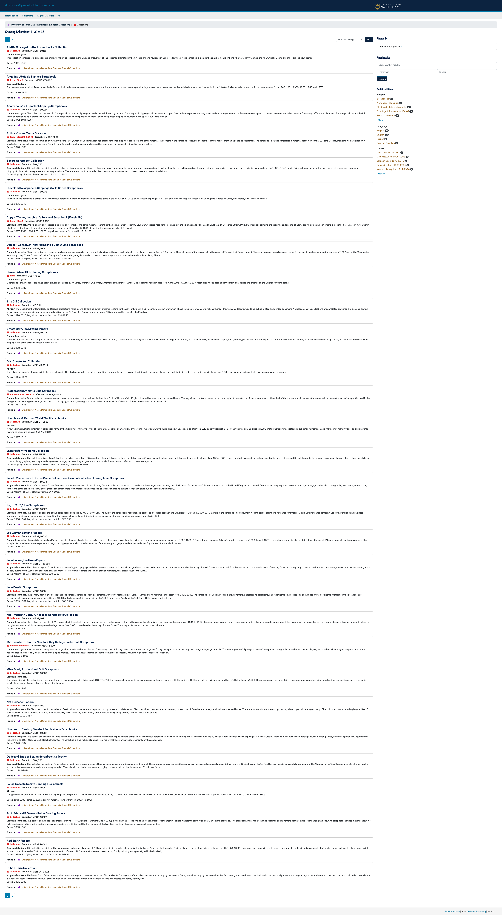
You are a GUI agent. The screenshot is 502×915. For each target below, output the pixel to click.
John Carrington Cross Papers (26, 560)
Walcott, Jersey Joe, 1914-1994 (393, 169)
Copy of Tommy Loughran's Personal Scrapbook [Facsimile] (44, 217)
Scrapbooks (383, 98)
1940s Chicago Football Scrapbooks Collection (37, 47)
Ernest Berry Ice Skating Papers (27, 328)
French (380, 138)
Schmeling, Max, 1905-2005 (391, 164)
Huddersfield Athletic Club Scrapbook (31, 390)
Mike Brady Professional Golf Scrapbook (33, 669)
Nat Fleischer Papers (20, 702)
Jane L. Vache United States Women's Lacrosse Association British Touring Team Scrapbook (65, 478)
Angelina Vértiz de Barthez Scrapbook (31, 76)
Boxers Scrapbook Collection (25, 160)
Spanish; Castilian (386, 142)
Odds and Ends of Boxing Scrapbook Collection (37, 756)
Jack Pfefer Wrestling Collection (28, 450)
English (381, 130)
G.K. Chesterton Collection (24, 361)
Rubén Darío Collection (21, 868)
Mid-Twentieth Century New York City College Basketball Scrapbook (50, 642)
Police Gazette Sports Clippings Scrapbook (35, 784)
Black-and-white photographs (392, 107)
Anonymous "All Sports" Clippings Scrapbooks (37, 106)
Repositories (11, 15)
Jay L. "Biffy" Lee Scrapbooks (26, 505)
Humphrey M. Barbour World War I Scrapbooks (36, 418)
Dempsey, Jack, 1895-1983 (391, 156)
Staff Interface (452, 911)
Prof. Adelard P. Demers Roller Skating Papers (36, 813)
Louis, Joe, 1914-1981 (388, 152)
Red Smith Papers (18, 840)
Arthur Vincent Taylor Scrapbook (28, 133)
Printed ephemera (386, 115)
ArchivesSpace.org (476, 911)
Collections (27, 15)
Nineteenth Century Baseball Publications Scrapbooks (42, 729)
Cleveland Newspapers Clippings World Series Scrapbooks (45, 188)
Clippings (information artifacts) (393, 111)
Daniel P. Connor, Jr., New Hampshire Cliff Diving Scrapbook (45, 244)
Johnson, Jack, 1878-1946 (390, 160)
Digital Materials (45, 15)
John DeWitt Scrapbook (22, 587)
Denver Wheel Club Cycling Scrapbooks (32, 272)
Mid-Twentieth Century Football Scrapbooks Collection (42, 614)
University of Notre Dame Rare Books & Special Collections (40, 24)
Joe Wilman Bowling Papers (24, 532)
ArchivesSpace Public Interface (29, 5)
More (380, 120)
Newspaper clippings (387, 102)
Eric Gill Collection (19, 301)
